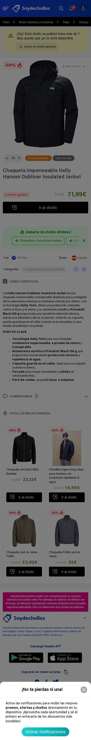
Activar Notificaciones (45, 732)
